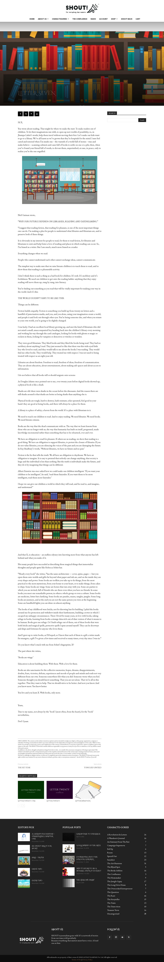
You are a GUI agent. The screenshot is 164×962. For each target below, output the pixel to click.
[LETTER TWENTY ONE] (31, 790)
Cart (138, 19)
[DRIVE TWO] (24, 872)
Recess (110, 852)
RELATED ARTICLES (27, 776)
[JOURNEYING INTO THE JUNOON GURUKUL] (69, 860)
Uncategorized (113, 913)
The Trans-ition (113, 906)
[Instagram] (116, 937)
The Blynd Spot (113, 867)
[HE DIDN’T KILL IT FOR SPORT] (24, 849)
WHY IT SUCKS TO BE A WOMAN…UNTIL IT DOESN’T (88, 869)
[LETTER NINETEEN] (88, 790)
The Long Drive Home (116, 885)
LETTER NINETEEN (82, 801)
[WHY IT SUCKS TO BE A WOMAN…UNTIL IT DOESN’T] (69, 871)
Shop (113, 19)
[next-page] (23, 805)
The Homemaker (114, 877)
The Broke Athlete (114, 870)
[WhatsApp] (36, 113)
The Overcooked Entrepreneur (119, 888)
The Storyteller (113, 899)
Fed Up (110, 849)
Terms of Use (76, 959)
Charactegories (59, 19)
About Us (42, 19)
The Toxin (111, 903)
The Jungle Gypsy (114, 881)
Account (103, 19)
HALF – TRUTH (38, 857)
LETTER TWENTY (53, 801)
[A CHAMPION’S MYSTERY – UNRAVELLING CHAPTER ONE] (24, 837)
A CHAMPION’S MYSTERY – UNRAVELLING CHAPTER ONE (43, 836)
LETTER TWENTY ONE (27, 801)
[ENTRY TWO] (24, 883)
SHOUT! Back (126, 19)
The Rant (111, 895)
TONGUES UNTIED (92, 767)
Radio (93, 19)
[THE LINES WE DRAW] (69, 883)
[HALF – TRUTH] (24, 860)
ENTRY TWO (37, 880)
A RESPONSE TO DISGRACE (88, 834)
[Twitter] (25, 113)
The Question (113, 892)
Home (32, 19)
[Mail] (122, 937)
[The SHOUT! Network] (82, 8)
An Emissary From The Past (118, 841)
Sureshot (111, 859)
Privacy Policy (87, 959)
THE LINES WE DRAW (85, 880)
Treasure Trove (113, 910)
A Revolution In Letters (25, 88)
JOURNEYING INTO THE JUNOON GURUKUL (87, 858)
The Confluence (79, 19)
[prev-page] (19, 805)
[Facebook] (20, 113)
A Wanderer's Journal (116, 838)
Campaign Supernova (116, 845)
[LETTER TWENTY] (60, 790)
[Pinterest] (31, 113)
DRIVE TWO (37, 869)
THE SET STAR (24, 767)
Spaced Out (112, 856)
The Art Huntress (114, 863)
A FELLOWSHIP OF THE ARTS (88, 845)
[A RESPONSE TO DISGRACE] (69, 837)
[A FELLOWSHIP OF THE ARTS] (69, 848)
